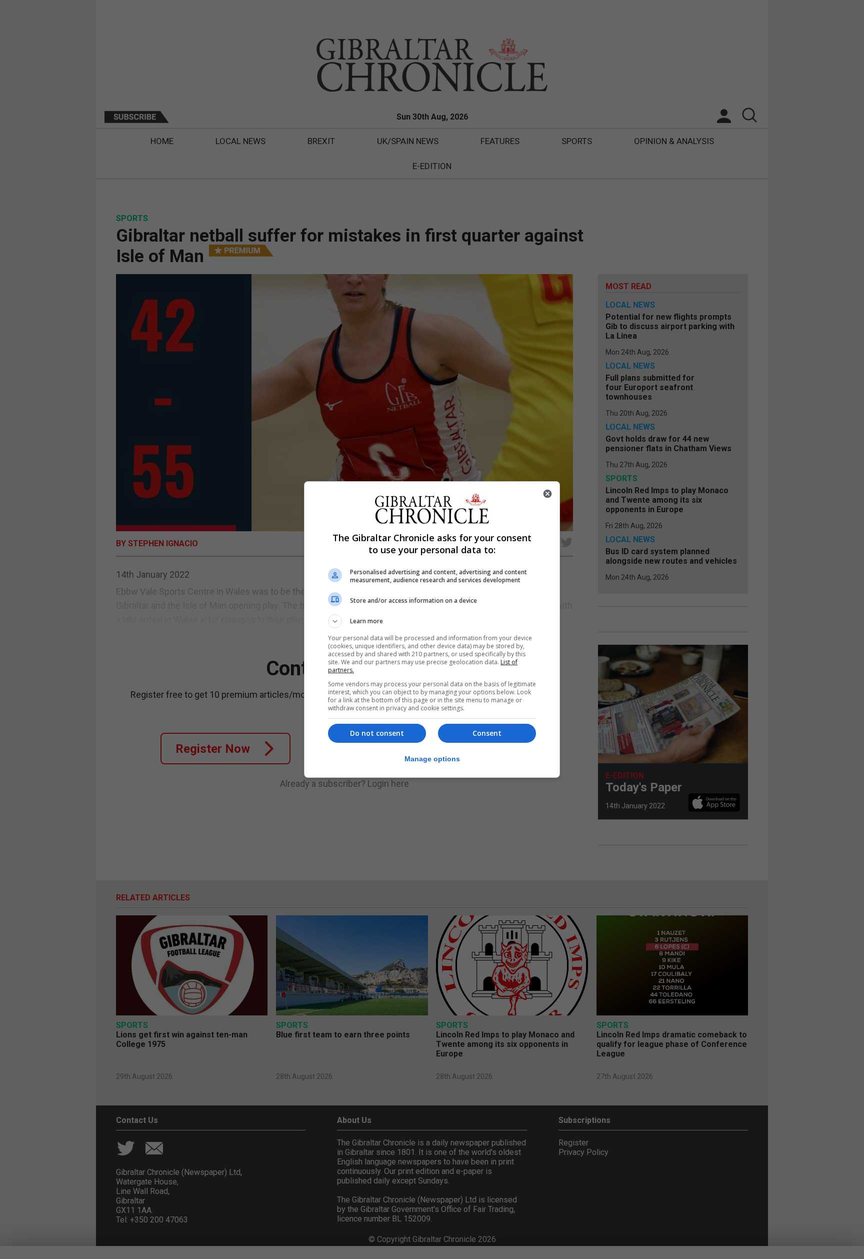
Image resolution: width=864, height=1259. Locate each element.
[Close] (548, 494)
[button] (432, 621)
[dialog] (432, 629)
